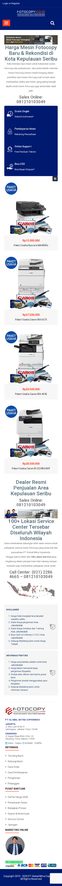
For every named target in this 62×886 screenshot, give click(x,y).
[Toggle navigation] (55, 178)
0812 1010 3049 (15, 862)
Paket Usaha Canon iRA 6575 (31, 319)
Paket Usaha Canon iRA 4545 (31, 394)
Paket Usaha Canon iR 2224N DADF (31, 468)
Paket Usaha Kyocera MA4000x (31, 245)
